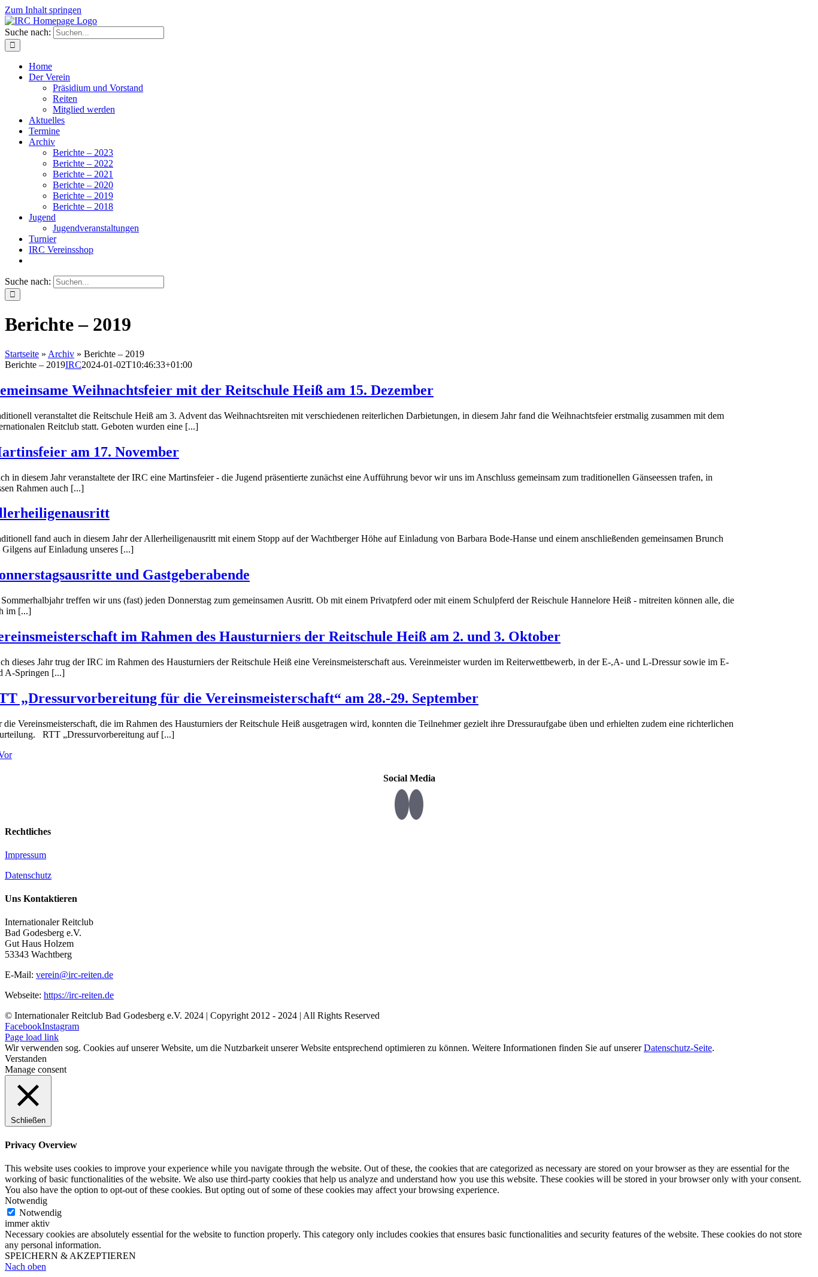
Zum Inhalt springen (43, 10)
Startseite (22, 354)
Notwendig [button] (26, 1201)
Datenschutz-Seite (678, 1048)
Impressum (25, 855)
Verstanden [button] (26, 1058)
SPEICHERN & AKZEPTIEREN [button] (70, 1256)
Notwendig (40, 1212)
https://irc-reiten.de (79, 995)
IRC (73, 365)
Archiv (61, 354)
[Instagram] (416, 804)
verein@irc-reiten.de (74, 975)
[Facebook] (402, 804)
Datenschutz (28, 875)
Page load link (32, 1037)
